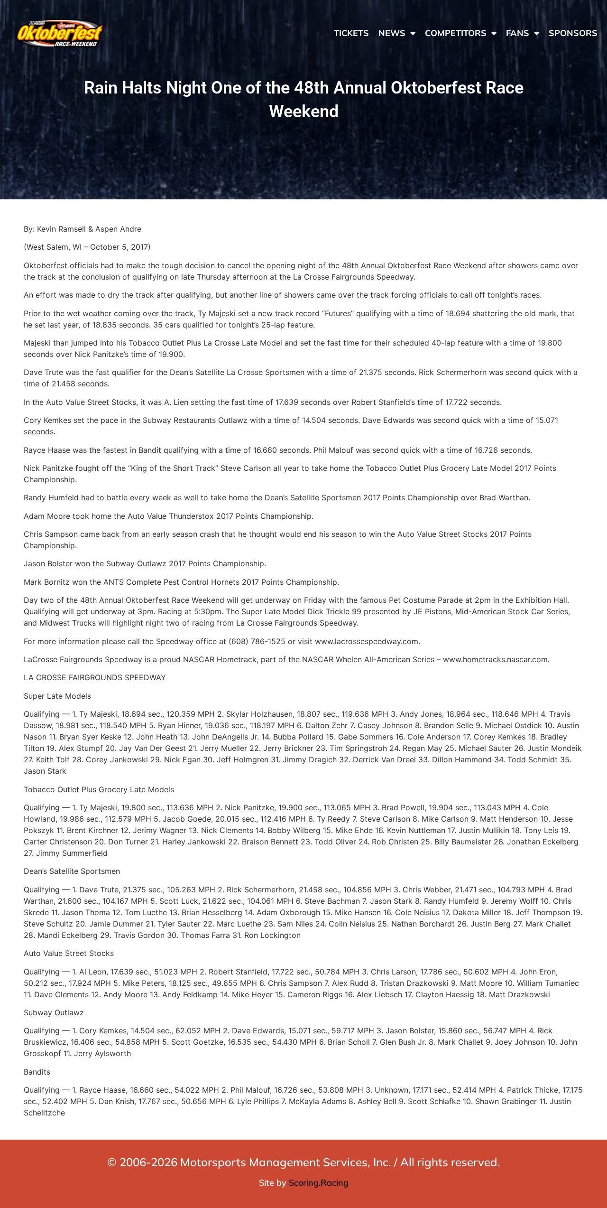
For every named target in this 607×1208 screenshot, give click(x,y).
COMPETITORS (456, 33)
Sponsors (573, 33)
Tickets (351, 33)
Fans (517, 33)
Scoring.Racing (319, 1182)
